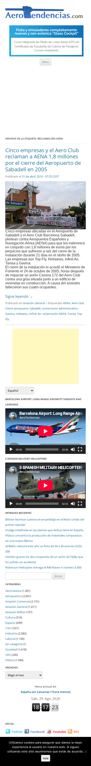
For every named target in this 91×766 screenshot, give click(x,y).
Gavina (9, 314)
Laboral (10, 639)
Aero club (78, 303)
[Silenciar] (73, 449)
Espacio (10, 623)
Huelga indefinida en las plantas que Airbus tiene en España (44, 530)
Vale (46, 758)
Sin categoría (13, 644)
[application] (45, 431)
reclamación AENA (54, 314)
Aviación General (34, 303)
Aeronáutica (13, 591)
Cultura (10, 617)
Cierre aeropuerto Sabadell (22, 308)
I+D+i (8, 628)
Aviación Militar (15, 612)
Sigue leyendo (19, 296)
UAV (8, 655)
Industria (11, 633)
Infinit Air (35, 314)
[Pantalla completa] (80, 449)
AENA (66, 303)
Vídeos (9, 660)
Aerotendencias (44, 14)
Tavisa (72, 314)
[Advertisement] (45, 100)
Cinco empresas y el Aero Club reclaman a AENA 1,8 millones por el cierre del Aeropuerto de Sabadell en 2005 (43, 159)
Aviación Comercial (17, 601)
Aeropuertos (13, 596)
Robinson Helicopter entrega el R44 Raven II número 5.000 (43, 567)
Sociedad (11, 649)
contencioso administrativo (60, 308)
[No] (85, 751)
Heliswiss (22, 314)
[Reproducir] (11, 449)
